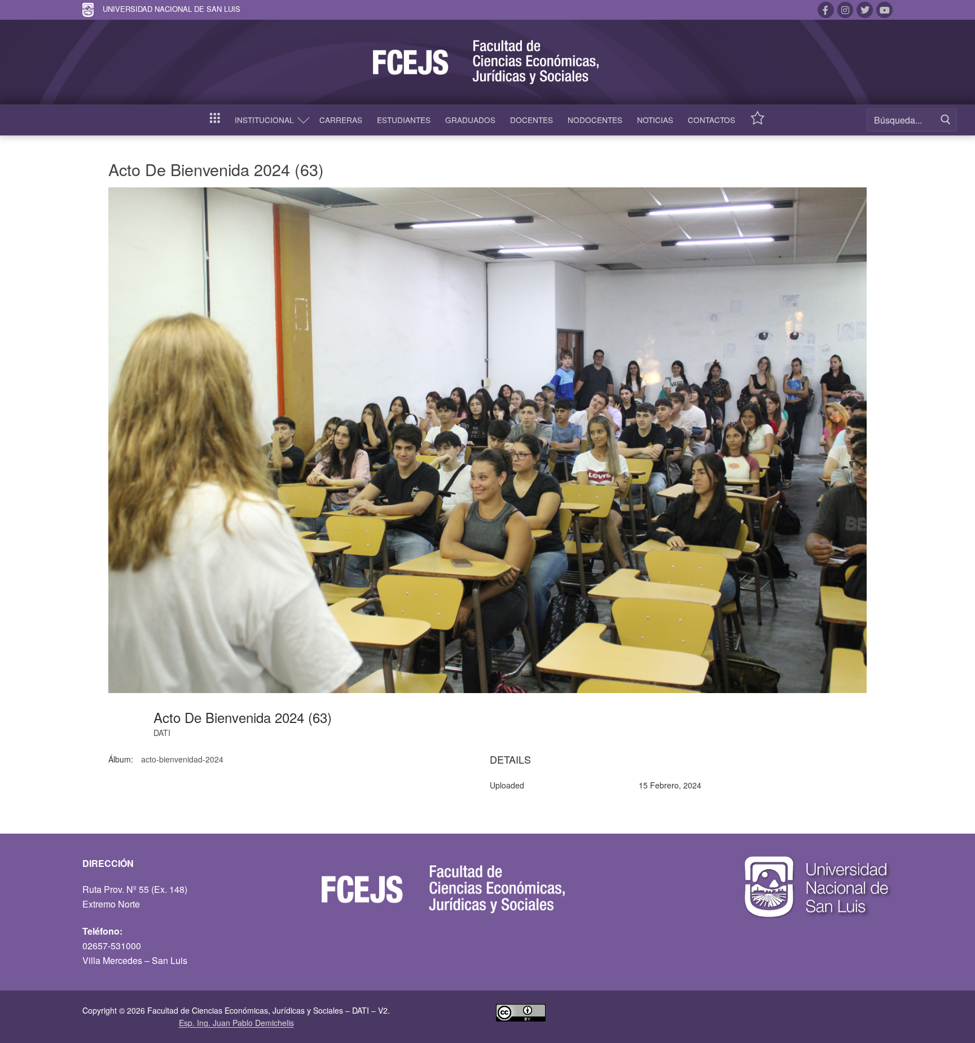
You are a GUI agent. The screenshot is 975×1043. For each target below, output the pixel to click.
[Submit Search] (945, 119)
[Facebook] (826, 10)
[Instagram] (845, 10)
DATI (161, 732)
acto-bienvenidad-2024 (182, 759)
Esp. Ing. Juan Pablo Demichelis (236, 1022)
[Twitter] (865, 10)
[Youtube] (884, 10)
